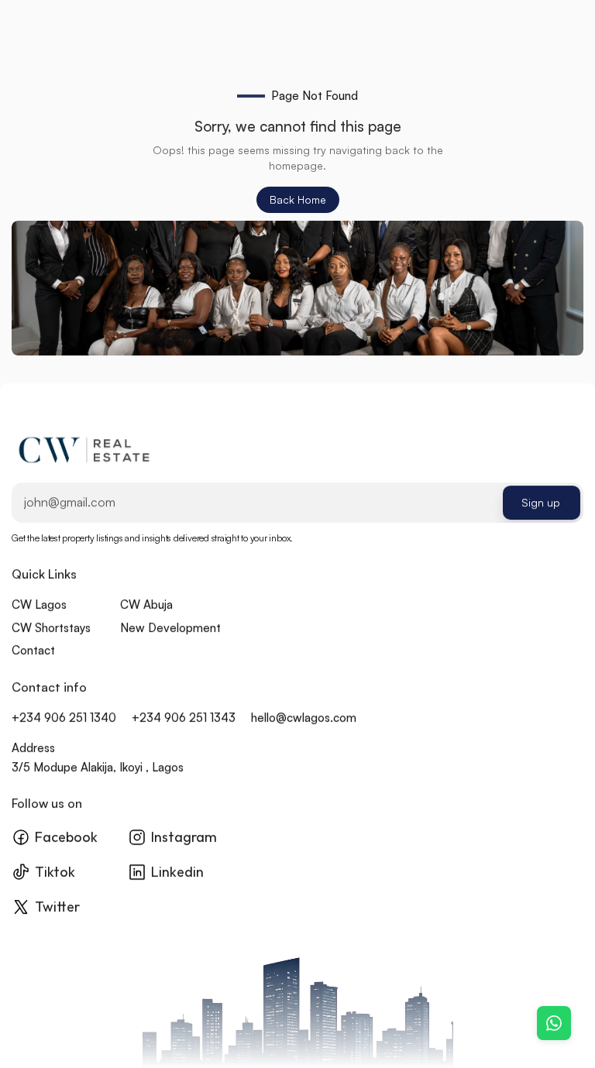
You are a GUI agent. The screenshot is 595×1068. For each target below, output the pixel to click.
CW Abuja (146, 605)
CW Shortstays (51, 627)
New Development (170, 627)
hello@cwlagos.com (303, 717)
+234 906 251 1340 (64, 717)
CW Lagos (39, 605)
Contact (33, 651)
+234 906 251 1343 (184, 717)
